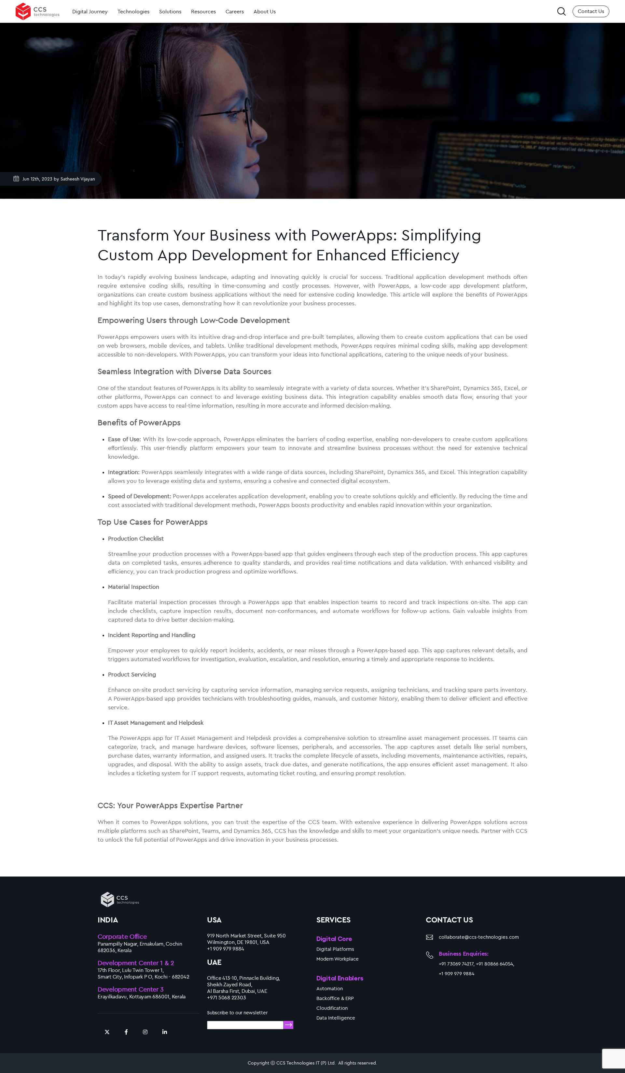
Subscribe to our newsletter (237, 1012)
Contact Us (591, 11)
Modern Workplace (337, 959)
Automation (329, 988)
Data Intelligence (335, 1018)
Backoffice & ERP (335, 998)
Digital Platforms (335, 949)
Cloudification (332, 1008)
